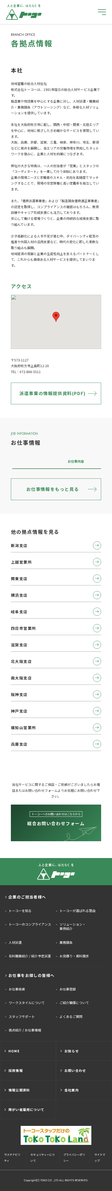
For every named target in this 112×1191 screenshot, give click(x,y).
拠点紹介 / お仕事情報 (25, 1030)
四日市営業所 (23, 628)
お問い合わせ (75, 1070)
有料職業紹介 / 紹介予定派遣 (30, 956)
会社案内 (71, 1090)
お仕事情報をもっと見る (52, 489)
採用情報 (15, 1070)
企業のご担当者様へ (27, 897)
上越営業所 (21, 562)
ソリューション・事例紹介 (73, 926)
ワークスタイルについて (27, 1003)
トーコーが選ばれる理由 (77, 911)
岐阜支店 (19, 611)
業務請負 (66, 942)
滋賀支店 (19, 644)
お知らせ (71, 1051)
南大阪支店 (21, 678)
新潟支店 (19, 545)
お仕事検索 (17, 989)
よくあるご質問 (71, 1016)
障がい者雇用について (26, 1109)
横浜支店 (19, 595)
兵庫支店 (19, 744)
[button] (56, 317)
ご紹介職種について (74, 1003)
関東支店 (19, 578)
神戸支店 (19, 711)
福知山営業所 (23, 727)
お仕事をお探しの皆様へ (31, 975)
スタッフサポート (22, 1016)
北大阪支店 (21, 661)
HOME (14, 1051)
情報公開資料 (19, 1090)
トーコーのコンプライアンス (30, 924)
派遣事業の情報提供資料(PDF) (52, 393)
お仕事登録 (68, 989)
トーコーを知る (20, 911)
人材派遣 (15, 942)
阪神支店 (19, 694)
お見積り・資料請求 (74, 956)
